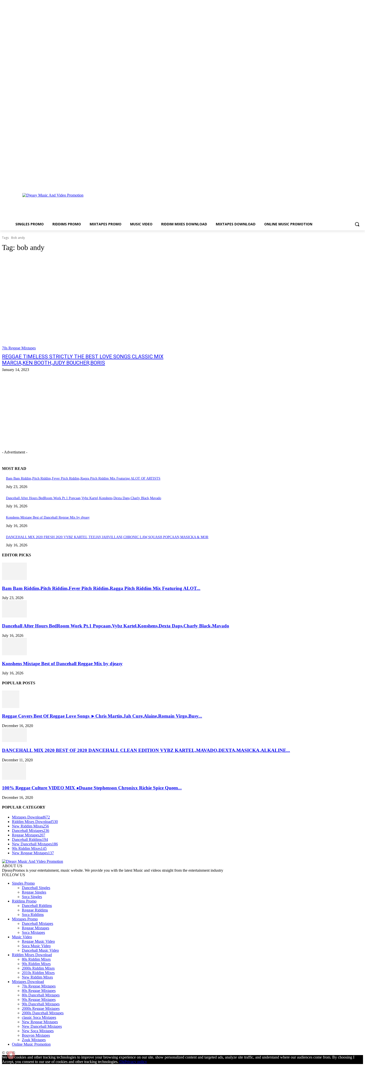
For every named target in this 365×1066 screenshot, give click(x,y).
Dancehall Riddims (37, 905)
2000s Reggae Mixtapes (41, 1008)
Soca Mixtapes (33, 932)
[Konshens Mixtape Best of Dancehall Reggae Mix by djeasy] (14, 654)
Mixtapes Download (28, 982)
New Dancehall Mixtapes (42, 1026)
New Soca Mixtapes (38, 1031)
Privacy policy (135, 1062)
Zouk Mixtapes (34, 1040)
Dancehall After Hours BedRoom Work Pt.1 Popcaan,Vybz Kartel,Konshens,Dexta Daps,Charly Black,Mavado (83, 498)
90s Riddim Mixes (36, 964)
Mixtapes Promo (25, 919)
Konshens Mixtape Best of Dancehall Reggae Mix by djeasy (48, 517)
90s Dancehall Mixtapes (41, 1004)
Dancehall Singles (36, 888)
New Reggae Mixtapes (40, 1022)
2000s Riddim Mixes (38, 968)
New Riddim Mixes (37, 977)
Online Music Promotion (31, 1044)
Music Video (22, 937)
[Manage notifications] (11, 1055)
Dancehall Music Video (40, 950)
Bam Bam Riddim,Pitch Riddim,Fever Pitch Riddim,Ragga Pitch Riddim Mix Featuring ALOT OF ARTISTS (83, 478)
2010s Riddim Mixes (38, 973)
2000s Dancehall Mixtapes (43, 1013)
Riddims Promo (24, 901)
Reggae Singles (34, 892)
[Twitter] (353, 182)
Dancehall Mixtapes (37, 923)
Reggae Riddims (35, 910)
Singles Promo (23, 883)
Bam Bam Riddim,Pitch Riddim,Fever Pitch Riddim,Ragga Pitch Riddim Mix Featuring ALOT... (101, 588)
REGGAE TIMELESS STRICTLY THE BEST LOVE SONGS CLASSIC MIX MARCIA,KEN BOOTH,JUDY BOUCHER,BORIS (82, 360)
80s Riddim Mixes (36, 959)
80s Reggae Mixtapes (39, 990)
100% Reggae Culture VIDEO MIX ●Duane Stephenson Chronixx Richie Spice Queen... (92, 787)
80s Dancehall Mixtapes (41, 995)
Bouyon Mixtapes (36, 1035)
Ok (121, 1062)
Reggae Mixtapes (35, 928)
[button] (357, 224)
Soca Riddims (33, 914)
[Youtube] (360, 182)
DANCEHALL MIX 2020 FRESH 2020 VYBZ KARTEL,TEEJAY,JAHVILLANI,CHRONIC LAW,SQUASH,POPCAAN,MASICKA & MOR (107, 537)
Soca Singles (32, 897)
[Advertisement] (200, 204)
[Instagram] (346, 182)
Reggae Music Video (38, 941)
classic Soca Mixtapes (39, 1017)
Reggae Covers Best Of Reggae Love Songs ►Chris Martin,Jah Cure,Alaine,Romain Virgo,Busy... (102, 716)
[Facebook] (339, 182)
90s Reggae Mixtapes (39, 999)
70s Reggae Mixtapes (19, 348)
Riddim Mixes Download (32, 955)
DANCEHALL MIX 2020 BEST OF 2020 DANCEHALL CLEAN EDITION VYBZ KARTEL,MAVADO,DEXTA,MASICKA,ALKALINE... (146, 750)
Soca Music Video (36, 946)
